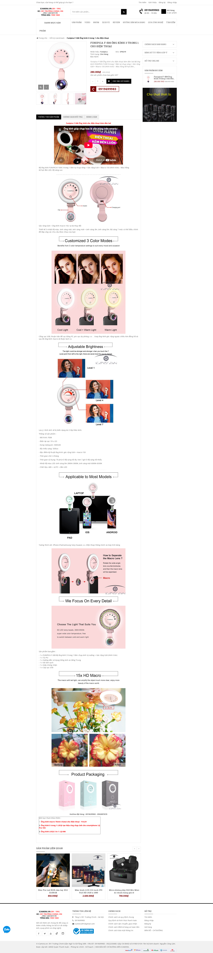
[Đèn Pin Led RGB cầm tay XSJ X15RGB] (53, 870)
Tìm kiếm (142, 2)
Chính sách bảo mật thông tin (120, 930)
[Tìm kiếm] (124, 12)
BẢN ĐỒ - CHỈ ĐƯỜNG (153, 930)
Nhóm (96, 22)
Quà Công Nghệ (155, 22)
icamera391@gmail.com (85, 924)
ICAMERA (125, 947)
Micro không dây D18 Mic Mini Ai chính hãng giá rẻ (124, 891)
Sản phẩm (77, 22)
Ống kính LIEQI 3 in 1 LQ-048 (53, 831)
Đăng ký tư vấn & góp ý (156, 52)
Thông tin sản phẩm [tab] (48, 117)
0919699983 (107, 89)
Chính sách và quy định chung (121, 917)
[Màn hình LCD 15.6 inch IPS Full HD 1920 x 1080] (88, 870)
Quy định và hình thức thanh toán (122, 920)
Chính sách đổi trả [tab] (72, 117)
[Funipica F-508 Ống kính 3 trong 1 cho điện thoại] (160, 79)
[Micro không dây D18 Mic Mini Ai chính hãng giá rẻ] (124, 870)
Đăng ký (162, 2)
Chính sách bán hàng (155, 44)
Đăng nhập (172, 2)
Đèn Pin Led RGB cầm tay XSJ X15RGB (53, 891)
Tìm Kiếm (170, 22)
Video (87, 22)
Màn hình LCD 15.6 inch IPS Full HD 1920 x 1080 (88, 891)
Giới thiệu (152, 2)
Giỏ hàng (148, 927)
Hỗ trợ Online (152, 61)
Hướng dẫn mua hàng (134, 22)
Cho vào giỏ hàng (121, 81)
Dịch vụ (106, 22)
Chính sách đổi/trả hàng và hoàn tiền (124, 927)
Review (116, 22)
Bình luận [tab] (91, 117)
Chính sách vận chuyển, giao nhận (122, 924)
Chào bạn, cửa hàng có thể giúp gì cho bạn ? (54, 2)
